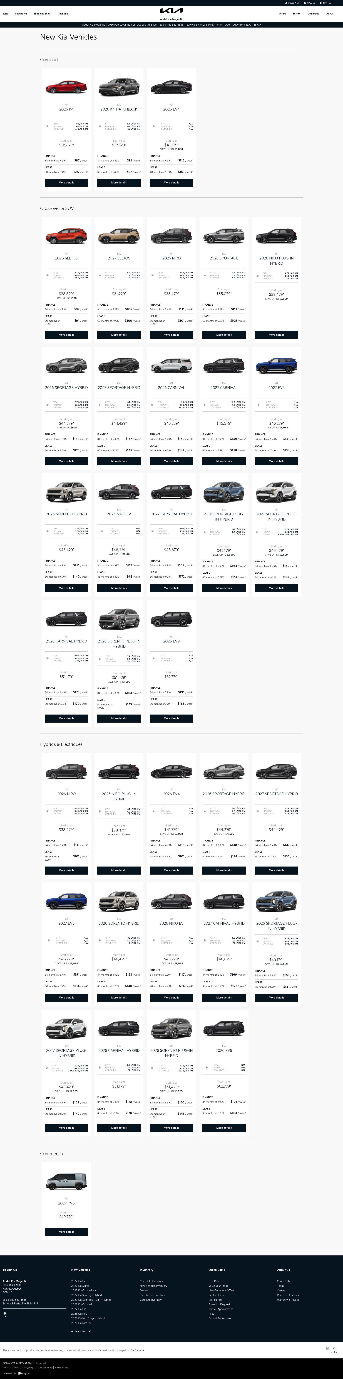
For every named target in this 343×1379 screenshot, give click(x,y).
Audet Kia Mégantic (93, 24)
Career (281, 1290)
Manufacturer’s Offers (221, 1290)
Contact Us (283, 1281)
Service (296, 14)
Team (280, 1285)
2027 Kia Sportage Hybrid (86, 1295)
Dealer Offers (216, 1295)
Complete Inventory (151, 1281)
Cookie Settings (61, 1368)
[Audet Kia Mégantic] (171, 14)
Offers (282, 14)
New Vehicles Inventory (153, 1285)
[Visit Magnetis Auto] (25, 1373)
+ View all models (81, 1331)
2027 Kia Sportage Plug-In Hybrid (91, 1299)
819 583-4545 (175, 24)
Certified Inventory (151, 1299)
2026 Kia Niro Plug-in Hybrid (88, 1318)
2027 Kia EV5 (79, 1281)
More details (66, 182)
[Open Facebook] (6, 1314)
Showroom (21, 14)
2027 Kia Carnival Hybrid (86, 1290)
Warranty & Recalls (288, 1299)
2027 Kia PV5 (79, 1309)
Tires (211, 1313)
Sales (5, 14)
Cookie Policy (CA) (44, 1368)
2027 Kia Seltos (80, 1285)
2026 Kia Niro (79, 1313)
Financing (63, 14)
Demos (144, 1290)
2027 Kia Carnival (81, 1304)
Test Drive (214, 1281)
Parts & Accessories (219, 1318)
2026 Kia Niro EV (81, 1323)
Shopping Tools (42, 14)
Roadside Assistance (289, 1295)
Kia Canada (137, 1350)
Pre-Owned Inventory (152, 1295)
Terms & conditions (10, 1368)
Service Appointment (220, 1309)
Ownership (313, 14)
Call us (310, 3)
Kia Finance (215, 1299)
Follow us (293, 3)
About (329, 14)
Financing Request (219, 1304)
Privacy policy (27, 1368)
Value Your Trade (218, 1285)
